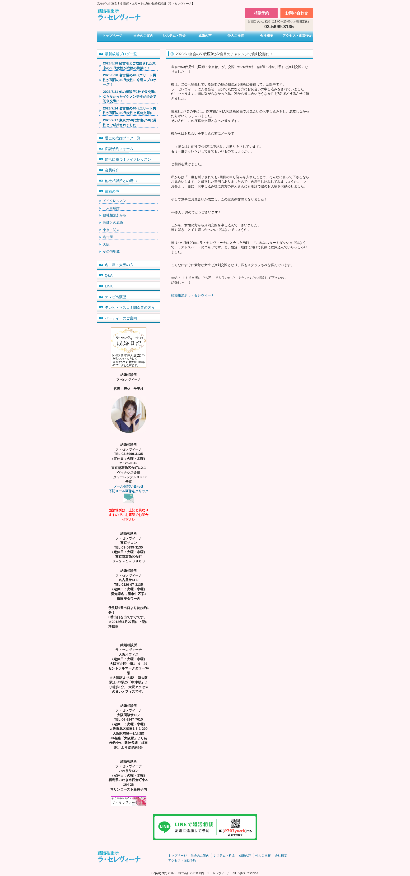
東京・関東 (111, 230)
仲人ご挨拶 (236, 35)
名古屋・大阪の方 (119, 265)
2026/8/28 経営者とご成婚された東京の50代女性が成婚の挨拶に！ (129, 65)
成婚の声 (205, 35)
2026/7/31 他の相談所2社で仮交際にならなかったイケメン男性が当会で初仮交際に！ (130, 96)
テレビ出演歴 (115, 297)
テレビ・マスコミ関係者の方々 (130, 307)
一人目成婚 (111, 208)
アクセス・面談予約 (297, 35)
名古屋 (108, 237)
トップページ (112, 35)
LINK (109, 286)
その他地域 (111, 251)
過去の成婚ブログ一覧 (122, 138)
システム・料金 (174, 35)
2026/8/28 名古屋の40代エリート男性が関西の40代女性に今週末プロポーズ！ (130, 79)
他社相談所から (114, 215)
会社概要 (266, 35)
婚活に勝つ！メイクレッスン (128, 159)
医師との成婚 (113, 222)
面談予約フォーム (119, 149)
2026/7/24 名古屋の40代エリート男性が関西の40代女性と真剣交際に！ (130, 110)
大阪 (106, 244)
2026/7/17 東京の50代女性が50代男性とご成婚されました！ (130, 122)
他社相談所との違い (121, 181)
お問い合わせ (296, 13)
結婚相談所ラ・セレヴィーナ (192, 295)
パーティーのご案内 (121, 318)
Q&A (108, 275)
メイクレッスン (114, 201)
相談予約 (261, 13)
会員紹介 (112, 170)
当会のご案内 (143, 35)
